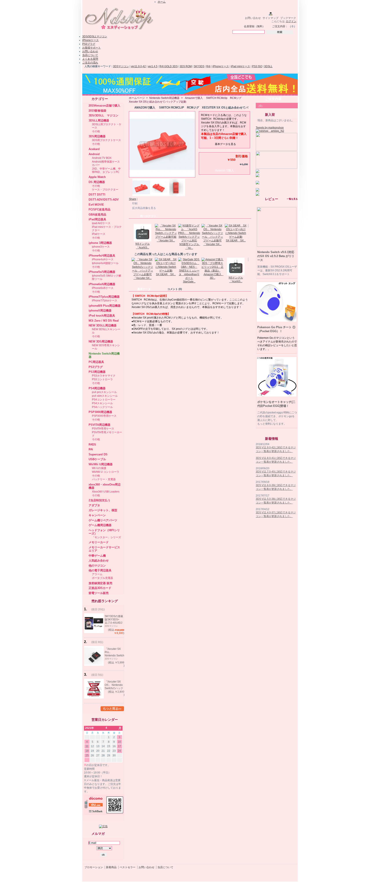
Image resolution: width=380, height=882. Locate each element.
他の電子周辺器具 (100, 570)
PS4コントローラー (103, 399)
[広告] (103, 826)
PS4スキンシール (102, 403)
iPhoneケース (90, 40)
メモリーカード (99, 542)
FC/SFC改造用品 (99, 209)
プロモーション (93, 867)
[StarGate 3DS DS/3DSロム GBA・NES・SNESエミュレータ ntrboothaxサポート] (189, 278)
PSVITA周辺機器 (99, 424)
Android (94, 154)
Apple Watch (97, 177)
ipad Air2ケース (101, 223)
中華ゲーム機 (97, 555)
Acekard (94, 149)
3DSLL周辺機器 (99, 120)
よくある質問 (90, 58)
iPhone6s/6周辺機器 (102, 284)
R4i (208, 66)
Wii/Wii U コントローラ (105, 471)
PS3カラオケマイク (103, 375)
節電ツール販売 (99, 593)
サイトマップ (270, 18)
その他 (96, 131)
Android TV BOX (101, 157)
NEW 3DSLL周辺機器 (103, 325)
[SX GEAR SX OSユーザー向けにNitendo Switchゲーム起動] (236, 236)
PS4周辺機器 (97, 388)
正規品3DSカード (100, 588)
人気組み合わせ (99, 560)
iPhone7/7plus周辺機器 (104, 296)
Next (249, 232)
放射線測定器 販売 (100, 583)
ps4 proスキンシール (104, 392)
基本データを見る (225, 144)
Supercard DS (98, 454)
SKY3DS (199, 66)
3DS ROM (186, 66)
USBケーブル (97, 459)
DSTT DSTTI (97, 194)
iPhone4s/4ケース (102, 259)
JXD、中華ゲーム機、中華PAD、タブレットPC (106, 170)
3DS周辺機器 (97, 136)
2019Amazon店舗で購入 (104, 105)
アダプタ (94, 505)
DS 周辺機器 (97, 182)
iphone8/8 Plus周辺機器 (105, 305)
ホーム (162, 1)
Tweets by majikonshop (270, 127)
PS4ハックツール (102, 407)
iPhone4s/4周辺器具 (102, 255)
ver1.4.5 (152, 66)
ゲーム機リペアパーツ (103, 520)
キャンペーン (97, 515)
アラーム (97, 574)
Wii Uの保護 (99, 468)
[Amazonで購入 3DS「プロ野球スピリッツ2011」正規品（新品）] (212, 270)
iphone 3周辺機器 (100, 242)
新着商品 (111, 867)
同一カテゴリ (148, 216)
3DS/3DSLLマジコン (94, 36)
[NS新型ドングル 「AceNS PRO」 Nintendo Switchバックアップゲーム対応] (189, 240)
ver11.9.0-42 (138, 66)
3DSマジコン (121, 66)
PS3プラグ (88, 43)
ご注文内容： (280, 26)
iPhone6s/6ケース (102, 288)
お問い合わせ (253, 18)
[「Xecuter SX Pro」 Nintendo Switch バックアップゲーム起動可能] (166, 236)
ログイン (291, 21)
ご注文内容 (273, 99)
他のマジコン (97, 565)
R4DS (92, 444)
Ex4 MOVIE (96, 204)
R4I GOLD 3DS (168, 66)
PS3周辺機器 (97, 371)
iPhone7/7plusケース (104, 300)
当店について (90, 55)
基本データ (144, 289)
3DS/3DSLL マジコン (103, 115)
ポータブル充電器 (102, 578)
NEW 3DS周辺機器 (101, 341)
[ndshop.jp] (118, 31)
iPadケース (98, 233)
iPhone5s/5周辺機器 (102, 271)
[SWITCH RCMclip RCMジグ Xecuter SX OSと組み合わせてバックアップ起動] (141, 195)
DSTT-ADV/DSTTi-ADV (104, 199)
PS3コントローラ (102, 379)
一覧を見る (292, 199)
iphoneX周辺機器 (100, 310)
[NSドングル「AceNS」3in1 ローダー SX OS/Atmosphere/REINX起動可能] (142, 240)
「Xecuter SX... (166, 240)
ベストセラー (127, 867)
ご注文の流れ (90, 62)
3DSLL (268, 66)
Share (132, 199)
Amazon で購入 (224, 170)
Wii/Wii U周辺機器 (101, 464)
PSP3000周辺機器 (100, 412)
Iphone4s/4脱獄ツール (105, 263)
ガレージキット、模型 (103, 510)
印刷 (134, 203)
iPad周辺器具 (97, 219)
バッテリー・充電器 (104, 479)
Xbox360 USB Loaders (105, 491)
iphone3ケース (101, 246)
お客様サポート (91, 47)
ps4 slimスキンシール (105, 395)
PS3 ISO (257, 66)
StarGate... (189, 281)
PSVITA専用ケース (103, 428)
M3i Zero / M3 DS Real (104, 320)
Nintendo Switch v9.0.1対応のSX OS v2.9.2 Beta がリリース (275, 256)
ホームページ (137, 98)
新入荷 (270, 114)
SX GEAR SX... (236, 240)
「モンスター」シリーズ (106, 537)
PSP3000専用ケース (104, 415)
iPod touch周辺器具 (102, 315)
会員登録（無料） (254, 26)
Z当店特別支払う (99, 500)
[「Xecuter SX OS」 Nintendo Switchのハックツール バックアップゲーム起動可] (212, 240)
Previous (130, 232)
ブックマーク (288, 18)
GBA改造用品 (97, 214)
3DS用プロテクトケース (106, 140)
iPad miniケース (240, 66)
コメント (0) (174, 289)
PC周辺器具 (96, 362)
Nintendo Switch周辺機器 (164, 98)
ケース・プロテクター (105, 189)
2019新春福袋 (97, 110)
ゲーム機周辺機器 (100, 525)
